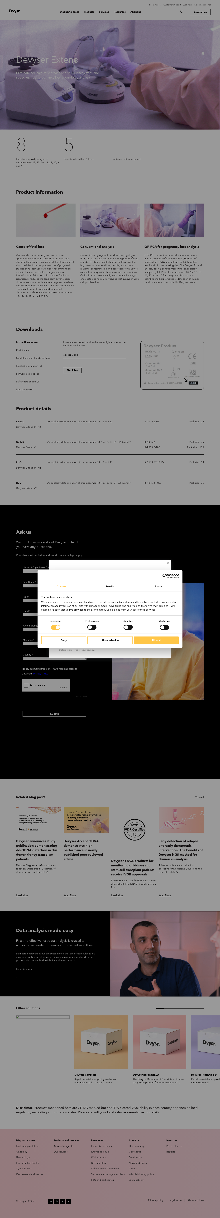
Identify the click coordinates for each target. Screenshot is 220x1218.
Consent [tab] (62, 586)
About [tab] (158, 586)
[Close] (168, 563)
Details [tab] (110, 586)
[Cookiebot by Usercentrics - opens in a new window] (165, 575)
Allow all (156, 640)
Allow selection (110, 640)
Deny (64, 640)
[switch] (91, 627)
